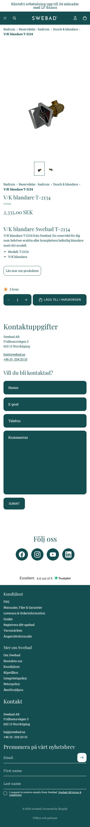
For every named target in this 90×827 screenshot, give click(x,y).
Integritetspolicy (15, 678)
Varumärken (12, 630)
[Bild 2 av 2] (50, 168)
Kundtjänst (11, 667)
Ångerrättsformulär (17, 636)
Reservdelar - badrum (34, 29)
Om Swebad (11, 655)
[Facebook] (22, 554)
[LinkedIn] (68, 554)
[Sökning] (14, 18)
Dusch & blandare (66, 29)
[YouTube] (53, 554)
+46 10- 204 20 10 (15, 359)
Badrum (9, 29)
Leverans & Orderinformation (24, 613)
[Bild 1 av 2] (39, 168)
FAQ (6, 602)
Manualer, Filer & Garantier (22, 607)
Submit (14, 503)
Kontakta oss (12, 661)
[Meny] (5, 18)
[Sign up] (82, 757)
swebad (37, 808)
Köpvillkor (10, 672)
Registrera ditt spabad (19, 625)
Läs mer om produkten (22, 271)
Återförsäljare (13, 690)
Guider (8, 619)
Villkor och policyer (45, 818)
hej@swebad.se (14, 354)
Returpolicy (11, 684)
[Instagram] (37, 554)
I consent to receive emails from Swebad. (45, 793)
